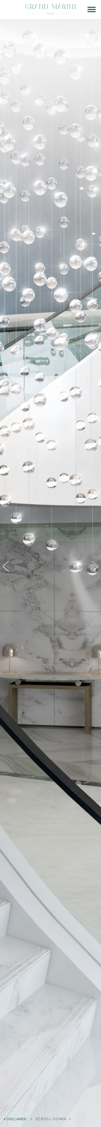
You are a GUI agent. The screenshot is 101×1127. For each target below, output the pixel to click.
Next (94, 566)
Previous (7, 566)
